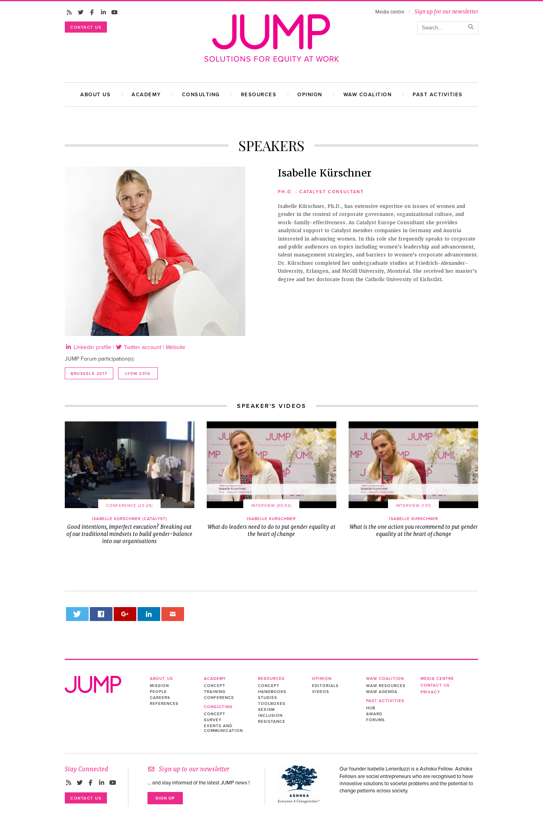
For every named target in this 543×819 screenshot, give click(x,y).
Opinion (309, 94)
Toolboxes (271, 703)
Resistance (271, 721)
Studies (267, 697)
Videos (320, 691)
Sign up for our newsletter (446, 11)
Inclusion (270, 715)
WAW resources (385, 685)
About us (95, 94)
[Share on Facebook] (101, 614)
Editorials (325, 685)
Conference (219, 697)
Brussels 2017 (89, 373)
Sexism (266, 709)
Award (374, 714)
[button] (129, 464)
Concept (214, 685)
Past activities (438, 94)
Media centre (389, 12)
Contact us (85, 27)
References (164, 703)
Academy (146, 94)
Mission (159, 685)
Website (175, 347)
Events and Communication (223, 728)
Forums (375, 720)
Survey (212, 720)
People (158, 691)
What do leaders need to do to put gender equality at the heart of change (271, 527)
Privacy (430, 692)
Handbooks (272, 691)
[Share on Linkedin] (149, 614)
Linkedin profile (91, 347)
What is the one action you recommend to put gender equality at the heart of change (413, 527)
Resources (259, 94)
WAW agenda (382, 691)
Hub (370, 708)
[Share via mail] (172, 614)
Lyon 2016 (138, 373)
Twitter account (141, 347)
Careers (160, 697)
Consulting (201, 94)
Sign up (165, 798)
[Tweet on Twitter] (77, 614)
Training (214, 691)
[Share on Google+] (125, 614)
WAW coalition (367, 94)
